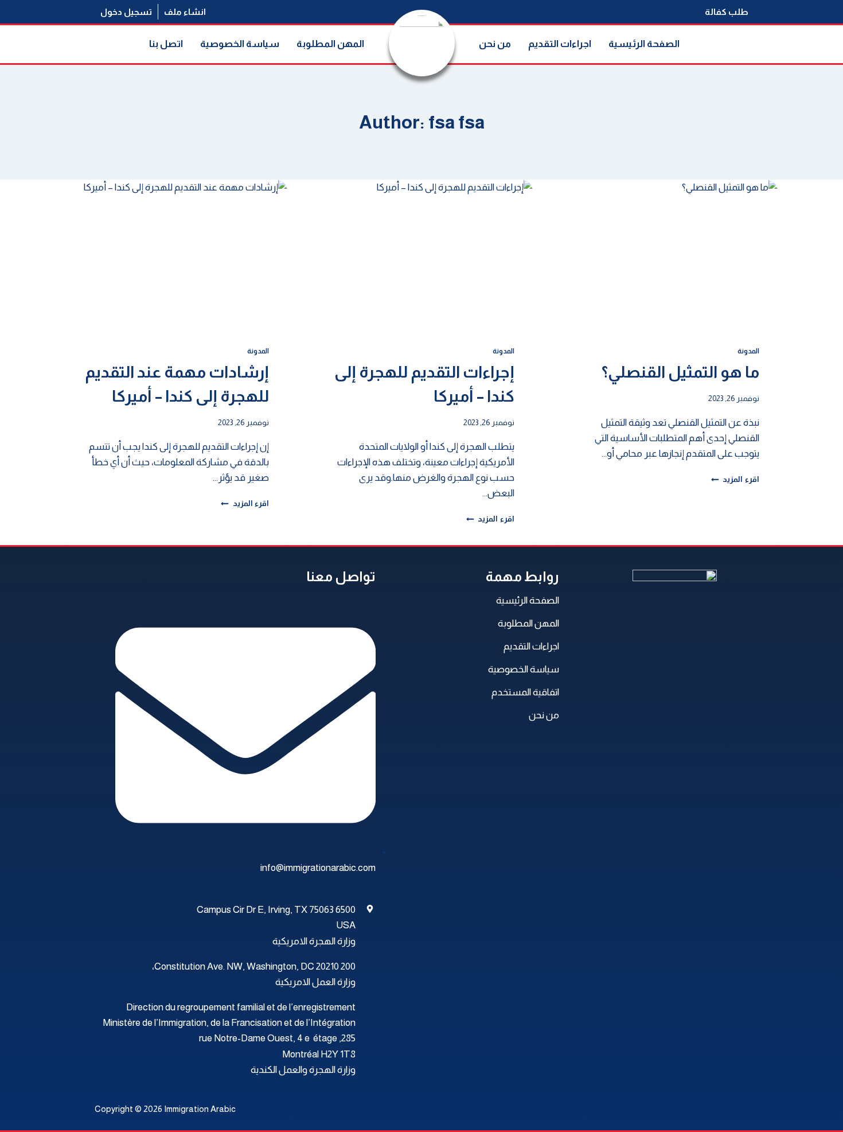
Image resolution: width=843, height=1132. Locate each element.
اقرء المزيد (735, 479)
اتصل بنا (166, 43)
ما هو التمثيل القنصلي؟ (680, 372)
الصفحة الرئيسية (644, 43)
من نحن (495, 43)
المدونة (748, 351)
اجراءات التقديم (559, 43)
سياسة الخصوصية (239, 43)
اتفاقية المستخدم (525, 692)
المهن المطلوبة (330, 43)
